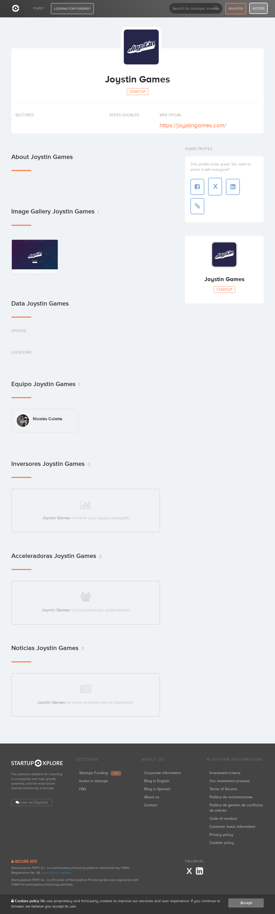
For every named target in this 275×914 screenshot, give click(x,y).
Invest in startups (93, 781)
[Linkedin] (199, 871)
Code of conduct (223, 819)
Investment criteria (224, 773)
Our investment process (229, 781)
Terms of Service (223, 789)
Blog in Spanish (157, 789)
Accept (246, 903)
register (236, 8)
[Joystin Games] (34, 257)
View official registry (56, 873)
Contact (150, 805)
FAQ (82, 789)
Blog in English (156, 781)
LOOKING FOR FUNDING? (72, 8)
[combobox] (196, 8)
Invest (38, 8)
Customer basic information (232, 827)
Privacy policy (221, 835)
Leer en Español (34, 802)
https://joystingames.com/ (193, 125)
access (258, 8)
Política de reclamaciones (231, 797)
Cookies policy (221, 843)
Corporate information (162, 773)
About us (151, 797)
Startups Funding (98, 773)
